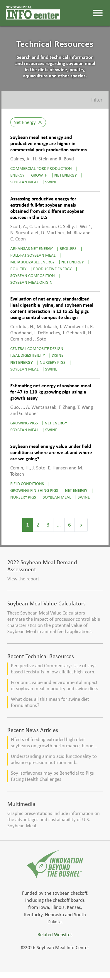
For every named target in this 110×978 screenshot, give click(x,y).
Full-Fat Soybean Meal (32, 255)
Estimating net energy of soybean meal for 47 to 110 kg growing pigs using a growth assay (50, 392)
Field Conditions (27, 483)
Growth (39, 175)
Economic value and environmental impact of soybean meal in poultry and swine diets (54, 685)
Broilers (68, 248)
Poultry (18, 268)
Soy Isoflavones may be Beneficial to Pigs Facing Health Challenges (52, 776)
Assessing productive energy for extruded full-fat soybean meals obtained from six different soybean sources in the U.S (47, 208)
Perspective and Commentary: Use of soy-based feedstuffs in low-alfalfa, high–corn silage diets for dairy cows (53, 668)
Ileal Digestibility (27, 355)
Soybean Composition (32, 275)
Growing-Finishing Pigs (34, 490)
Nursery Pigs (52, 362)
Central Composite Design (36, 348)
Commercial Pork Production (41, 168)
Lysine (57, 355)
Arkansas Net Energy (31, 248)
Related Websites (55, 934)
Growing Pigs (24, 423)
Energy (17, 175)
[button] (55, 100)
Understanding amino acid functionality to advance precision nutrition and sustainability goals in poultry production (54, 759)
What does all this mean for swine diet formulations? (50, 702)
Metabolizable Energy (32, 262)
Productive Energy (52, 268)
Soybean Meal (24, 182)
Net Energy (65, 175)
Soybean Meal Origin (31, 282)
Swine (51, 182)
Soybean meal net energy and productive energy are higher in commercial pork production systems (48, 143)
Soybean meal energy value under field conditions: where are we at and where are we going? (51, 452)
